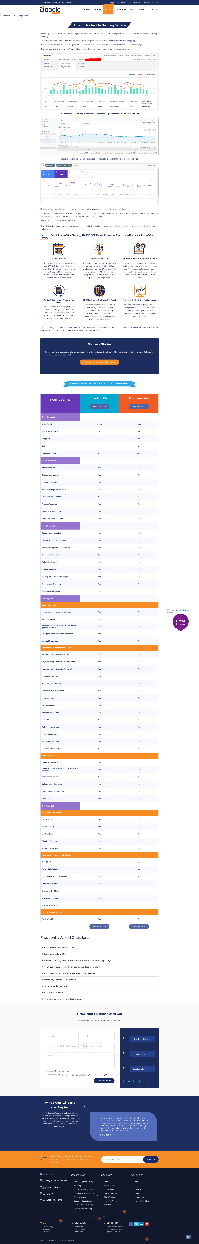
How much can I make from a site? (59, 948)
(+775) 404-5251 (54, 1200)
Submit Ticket (135, 2)
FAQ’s (137, 1186)
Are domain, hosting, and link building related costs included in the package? (78, 960)
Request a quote (99, 406)
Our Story (97, 9)
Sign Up (122, 2)
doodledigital (138, 1069)
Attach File (53, 1071)
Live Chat (50, 1193)
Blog (132, 9)
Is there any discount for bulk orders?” (61, 980)
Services (108, 9)
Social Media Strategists (83, 1201)
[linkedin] (134, 1081)
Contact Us (152, 9)
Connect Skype (53, 1187)
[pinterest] (139, 1081)
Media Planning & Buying (83, 1205)
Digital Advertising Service (84, 1193)
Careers (141, 9)
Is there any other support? (56, 986)
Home (87, 9)
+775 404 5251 (139, 1054)
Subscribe (150, 1159)
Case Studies (120, 9)
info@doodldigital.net (142, 1039)
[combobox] (85, 1046)
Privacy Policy (140, 1197)
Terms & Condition (142, 1201)
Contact (138, 1193)
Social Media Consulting (83, 1209)
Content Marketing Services (84, 1189)
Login (113, 2)
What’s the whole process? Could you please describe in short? (72, 967)
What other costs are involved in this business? (64, 999)
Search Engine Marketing (83, 1182)
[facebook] (123, 1081)
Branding (77, 1186)
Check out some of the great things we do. (100, 362)
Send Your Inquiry (104, 1080)
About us (138, 1189)
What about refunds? (53, 993)
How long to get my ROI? (55, 954)
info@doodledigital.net (56, 1180)
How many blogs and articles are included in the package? (70, 973)
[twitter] (128, 1081)
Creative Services (80, 1197)
